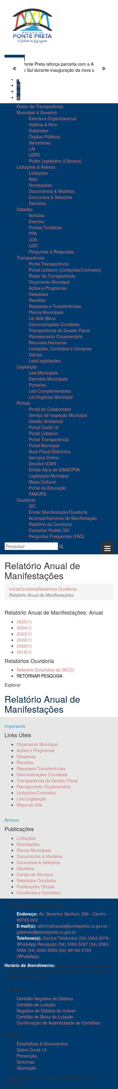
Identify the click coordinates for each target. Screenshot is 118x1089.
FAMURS (37, 494)
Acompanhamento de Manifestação (63, 518)
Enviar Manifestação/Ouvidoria (58, 512)
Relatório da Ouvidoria (50, 524)
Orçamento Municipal (49, 282)
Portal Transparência (49, 264)
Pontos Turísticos (45, 227)
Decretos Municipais (48, 379)
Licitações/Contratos (36, 793)
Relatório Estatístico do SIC (45, 670)
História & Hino (43, 124)
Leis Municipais (43, 373)
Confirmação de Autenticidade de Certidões (58, 1023)
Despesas (38, 294)
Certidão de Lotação (36, 1005)
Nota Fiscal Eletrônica (49, 451)
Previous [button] (14, 68)
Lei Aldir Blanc (42, 318)
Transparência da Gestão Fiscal (59, 330)
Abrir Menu (107, 548)
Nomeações (40, 185)
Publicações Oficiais (36, 886)
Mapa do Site (29, 805)
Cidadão (25, 209)
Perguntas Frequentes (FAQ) (56, 536)
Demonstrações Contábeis (54, 324)
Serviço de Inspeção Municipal (58, 415)
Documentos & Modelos (51, 191)
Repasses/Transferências (41, 768)
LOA (33, 239)
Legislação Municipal (49, 476)
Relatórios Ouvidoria (57, 589)
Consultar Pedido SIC (49, 530)
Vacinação (26, 1068)
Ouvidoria (26, 500)
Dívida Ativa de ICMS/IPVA (54, 470)
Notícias (36, 215)
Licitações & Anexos (36, 167)
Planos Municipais (46, 312)
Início (14, 589)
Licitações (38, 173)
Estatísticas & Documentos (42, 1044)
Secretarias (40, 143)
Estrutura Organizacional (52, 118)
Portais (23, 403)
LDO (33, 246)
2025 (24, 622)
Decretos (37, 203)
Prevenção (27, 1056)
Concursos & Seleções (50, 197)
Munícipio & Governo (37, 112)
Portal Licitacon (43, 433)
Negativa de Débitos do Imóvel (46, 1011)
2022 (24, 640)
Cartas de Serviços (35, 874)
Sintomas (25, 1062)
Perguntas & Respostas (51, 252)
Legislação (27, 367)
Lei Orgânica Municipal (51, 397)
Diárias (35, 354)
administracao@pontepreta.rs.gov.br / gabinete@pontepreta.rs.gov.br (63, 929)
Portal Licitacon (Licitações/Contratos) (65, 270)
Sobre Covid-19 (32, 1050)
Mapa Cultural (42, 482)
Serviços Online (44, 457)
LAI (32, 149)
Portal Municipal (44, 445)
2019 (24, 652)
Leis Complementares (50, 391)
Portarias (37, 385)
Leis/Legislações (45, 361)
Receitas (37, 300)
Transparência (30, 258)
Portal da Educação (47, 488)
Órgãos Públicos (44, 137)
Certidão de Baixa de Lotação (45, 1017)
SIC (32, 506)
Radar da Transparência (40, 106)
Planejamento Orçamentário (56, 336)
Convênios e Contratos (39, 892)
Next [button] (103, 68)
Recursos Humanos (48, 342)
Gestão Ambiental (46, 421)
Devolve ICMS (42, 463)
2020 (24, 646)
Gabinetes (38, 130)
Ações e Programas (48, 288)
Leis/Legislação (31, 799)
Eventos (36, 221)
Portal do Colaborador (50, 409)
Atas (33, 179)
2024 (24, 628)
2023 (24, 634)
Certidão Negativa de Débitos (45, 998)
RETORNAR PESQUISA (39, 676)
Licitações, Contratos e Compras (60, 348)
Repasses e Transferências (55, 306)
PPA (33, 233)
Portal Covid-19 (43, 427)
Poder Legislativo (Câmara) (55, 161)
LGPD (34, 155)
